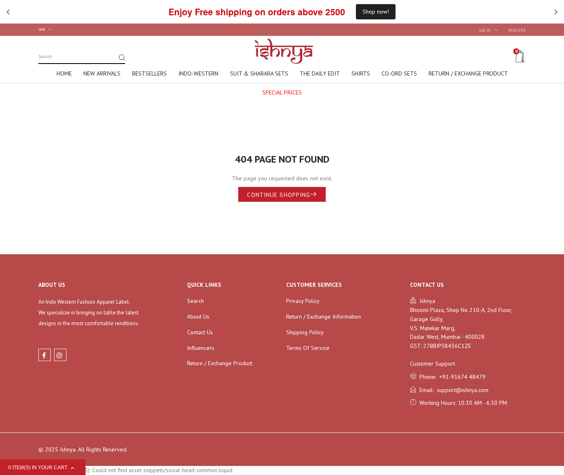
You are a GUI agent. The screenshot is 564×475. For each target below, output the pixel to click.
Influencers (200, 348)
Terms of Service (307, 348)
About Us (198, 316)
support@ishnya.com (461, 390)
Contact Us (200, 332)
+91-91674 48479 (461, 376)
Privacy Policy (303, 301)
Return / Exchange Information (323, 316)
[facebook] (44, 355)
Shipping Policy (305, 332)
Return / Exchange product (219, 363)
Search (195, 301)
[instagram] (60, 355)
